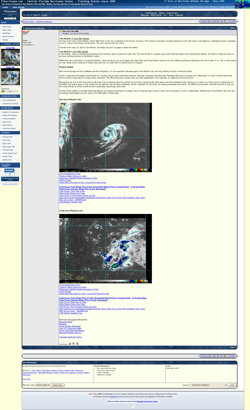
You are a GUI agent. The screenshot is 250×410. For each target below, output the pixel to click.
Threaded (232, 21)
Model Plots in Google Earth (116, 187)
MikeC (39, 370)
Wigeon (86, 372)
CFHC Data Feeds (10, 153)
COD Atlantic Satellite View (70, 202)
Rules (171, 15)
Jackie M (80, 372)
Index (214, 21)
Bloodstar (49, 372)
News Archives (8, 36)
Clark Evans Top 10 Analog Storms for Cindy (78, 307)
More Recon (7, 125)
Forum (5, 100)
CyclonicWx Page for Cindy (97, 294)
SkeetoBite (42, 372)
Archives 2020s (28, 21)
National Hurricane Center (147, 401)
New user (145, 15)
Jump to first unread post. (35, 28)
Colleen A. (54, 370)
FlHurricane (10, 11)
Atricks (61, 370)
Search (5, 40)
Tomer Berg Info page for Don (71, 182)
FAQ (165, 15)
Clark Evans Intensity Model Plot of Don (77, 189)
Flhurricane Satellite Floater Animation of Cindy (79, 289)
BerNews (63, 324)
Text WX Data (8, 150)
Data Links (7, 143)
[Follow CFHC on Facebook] (9, 170)
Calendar (179, 15)
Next (221, 21)
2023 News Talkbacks (44, 21)
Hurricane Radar (9, 128)
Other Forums (151, 13)
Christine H (79, 370)
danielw (67, 370)
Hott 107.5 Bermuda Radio (70, 328)
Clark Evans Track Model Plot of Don (75, 187)
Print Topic (26, 379)
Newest (12, 100)
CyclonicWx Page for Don (95, 182)
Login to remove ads (10, 184)
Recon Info (7, 122)
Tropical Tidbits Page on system (73, 176)
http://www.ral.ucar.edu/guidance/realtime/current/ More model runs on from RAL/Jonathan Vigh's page (102, 198)
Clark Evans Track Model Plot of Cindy (76, 298)
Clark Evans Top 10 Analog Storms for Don (77, 195)
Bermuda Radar (65, 322)
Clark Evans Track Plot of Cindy (72, 302)
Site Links (6, 140)
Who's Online (156, 15)
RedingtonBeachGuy (30, 372)
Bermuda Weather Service (70, 333)
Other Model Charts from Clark (72, 193)
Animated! (97, 187)
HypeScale (5, 89)
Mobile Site (7, 160)
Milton (184, 7)
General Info (7, 137)
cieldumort (72, 372)
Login (5, 7)
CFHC (33, 370)
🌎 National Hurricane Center (10, 179)
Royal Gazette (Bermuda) (70, 326)
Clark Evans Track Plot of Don (72, 191)
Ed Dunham (46, 370)
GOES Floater (65, 180)
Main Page (7, 27)
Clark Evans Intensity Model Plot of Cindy (78, 300)
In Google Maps (138, 187)
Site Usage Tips (9, 147)
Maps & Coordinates (11, 112)
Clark (72, 370)
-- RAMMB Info (80, 200)
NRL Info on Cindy (67, 311)
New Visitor (18, 7)
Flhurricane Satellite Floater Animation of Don (78, 178)
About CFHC (8, 156)
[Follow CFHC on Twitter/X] (10, 174)
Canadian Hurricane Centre (70, 337)
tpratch (56, 372)
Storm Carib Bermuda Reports (71, 330)
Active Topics (172, 13)
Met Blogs (6, 33)
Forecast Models (9, 119)
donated (112, 396)
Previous (204, 21)
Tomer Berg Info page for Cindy (72, 294)
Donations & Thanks (11, 104)
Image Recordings (10, 115)
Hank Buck (27, 375)
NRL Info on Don (66, 200)
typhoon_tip (64, 372)
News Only (7, 30)
